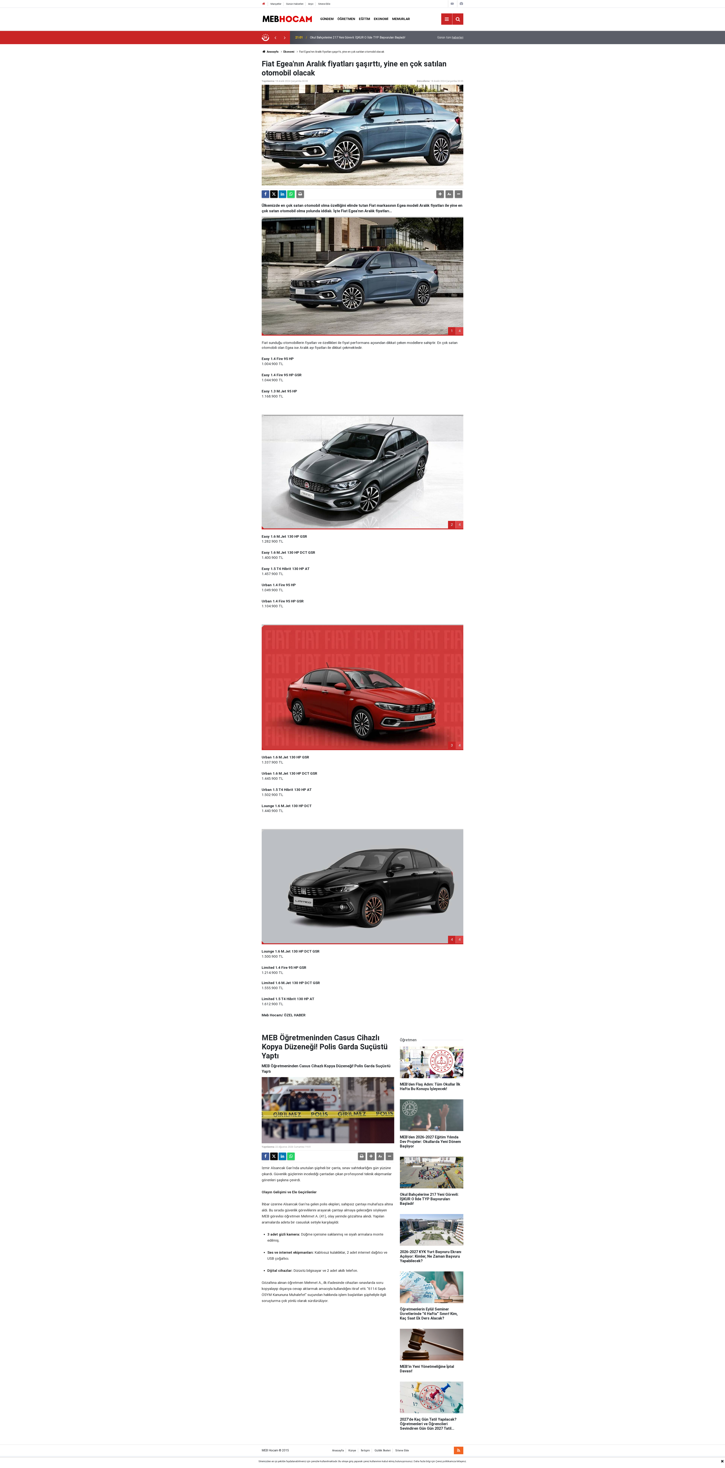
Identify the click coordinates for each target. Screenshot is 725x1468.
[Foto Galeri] (461, 3)
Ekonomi (381, 19)
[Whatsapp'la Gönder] (291, 194)
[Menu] (446, 19)
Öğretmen (346, 19)
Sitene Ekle (324, 3)
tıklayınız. (462, 1461)
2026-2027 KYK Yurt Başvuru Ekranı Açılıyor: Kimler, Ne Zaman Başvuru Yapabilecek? (356, 37)
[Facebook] (265, 194)
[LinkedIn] (282, 194)
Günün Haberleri (294, 3)
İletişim (365, 1450)
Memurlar (401, 19)
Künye (352, 1450)
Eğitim (364, 19)
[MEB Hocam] (287, 19)
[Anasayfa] (264, 3)
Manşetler (276, 3)
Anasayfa (272, 51)
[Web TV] (452, 3)
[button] (440, 194)
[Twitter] (274, 194)
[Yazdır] (300, 194)
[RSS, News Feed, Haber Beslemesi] (458, 1450)
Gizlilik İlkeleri (383, 1450)
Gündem (327, 19)
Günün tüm (450, 37)
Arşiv (310, 3)
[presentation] (275, 37)
